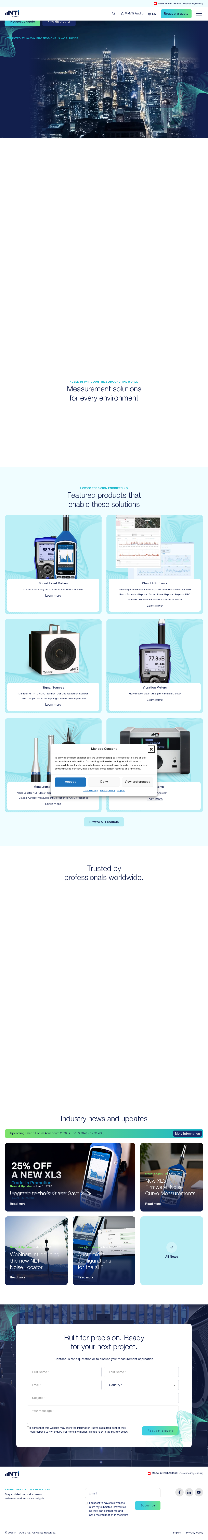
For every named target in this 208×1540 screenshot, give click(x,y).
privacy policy (119, 1432)
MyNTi (134, 13)
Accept (70, 782)
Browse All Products (104, 822)
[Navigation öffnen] (199, 13)
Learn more (53, 596)
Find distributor (59, 22)
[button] (151, 749)
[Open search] (113, 13)
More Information (187, 1134)
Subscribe (148, 1505)
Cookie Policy (90, 790)
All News (171, 1257)
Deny (104, 782)
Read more (18, 1204)
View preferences (137, 782)
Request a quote (22, 22)
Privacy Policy (107, 790)
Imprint (121, 790)
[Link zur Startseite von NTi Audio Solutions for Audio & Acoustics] (12, 13)
